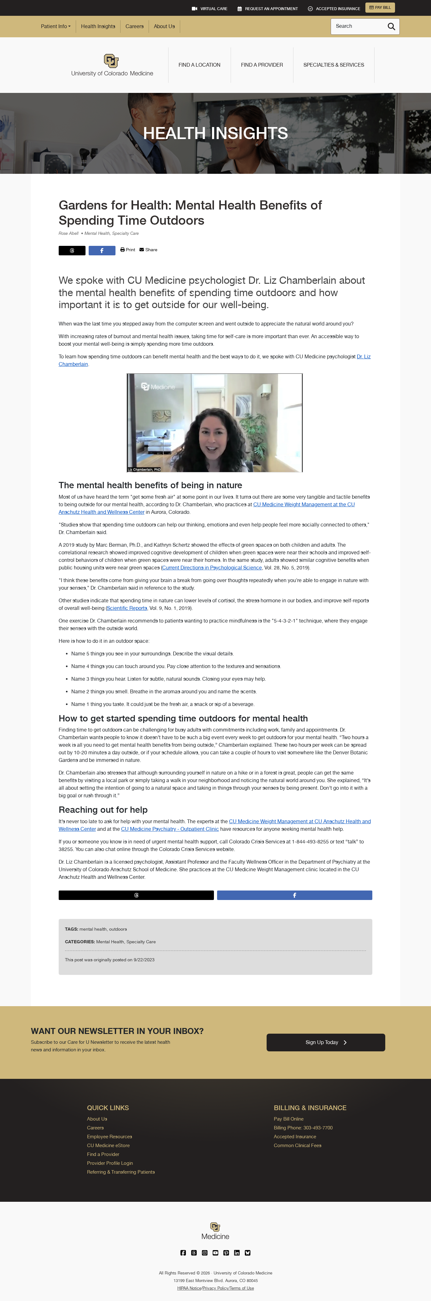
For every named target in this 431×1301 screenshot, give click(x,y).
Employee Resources (109, 1136)
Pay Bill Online (289, 1119)
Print (130, 249)
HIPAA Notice (189, 1288)
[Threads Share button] (72, 250)
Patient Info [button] (54, 26)
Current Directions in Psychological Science (212, 568)
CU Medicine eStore (108, 1145)
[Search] (391, 26)
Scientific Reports (127, 608)
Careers (135, 26)
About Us (164, 26)
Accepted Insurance (295, 1136)
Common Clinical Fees (298, 1145)
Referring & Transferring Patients (121, 1172)
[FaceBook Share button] (102, 250)
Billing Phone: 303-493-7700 (303, 1127)
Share (150, 249)
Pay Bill (383, 7)
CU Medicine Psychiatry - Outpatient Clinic (170, 829)
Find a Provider (262, 65)
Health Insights (98, 26)
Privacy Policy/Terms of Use (228, 1288)
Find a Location (200, 65)
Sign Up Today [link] (322, 1042)
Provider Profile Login (110, 1163)
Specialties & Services (334, 65)
